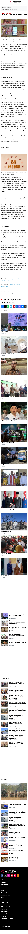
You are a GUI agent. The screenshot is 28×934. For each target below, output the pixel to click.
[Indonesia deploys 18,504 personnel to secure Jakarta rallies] (4, 684)
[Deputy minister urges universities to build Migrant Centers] (14, 388)
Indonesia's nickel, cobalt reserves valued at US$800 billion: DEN (16, 744)
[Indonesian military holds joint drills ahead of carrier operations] (4, 730)
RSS (2, 921)
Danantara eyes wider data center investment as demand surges (17, 852)
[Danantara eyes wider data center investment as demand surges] (4, 852)
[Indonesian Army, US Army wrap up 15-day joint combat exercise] (4, 711)
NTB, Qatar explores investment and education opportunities (14, 575)
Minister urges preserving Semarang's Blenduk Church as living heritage (14, 353)
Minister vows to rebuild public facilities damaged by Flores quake (12, 486)
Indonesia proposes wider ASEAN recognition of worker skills (17, 845)
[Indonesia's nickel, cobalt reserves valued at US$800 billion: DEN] (4, 744)
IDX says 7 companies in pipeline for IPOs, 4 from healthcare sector (13, 441)
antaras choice (17, 299)
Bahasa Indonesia (5, 906)
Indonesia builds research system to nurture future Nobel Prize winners (17, 737)
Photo (2, 899)
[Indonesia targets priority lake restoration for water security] (4, 839)
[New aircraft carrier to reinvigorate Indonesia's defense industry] (4, 724)
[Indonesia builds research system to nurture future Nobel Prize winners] (4, 737)
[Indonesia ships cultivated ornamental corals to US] (14, 455)
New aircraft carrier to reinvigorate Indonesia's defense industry (15, 724)
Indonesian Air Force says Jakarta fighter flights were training (16, 717)
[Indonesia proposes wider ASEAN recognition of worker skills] (4, 846)
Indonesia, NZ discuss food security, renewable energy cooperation (11, 508)
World (2, 890)
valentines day (8, 299)
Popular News (5, 678)
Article (9, 7)
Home (5, 7)
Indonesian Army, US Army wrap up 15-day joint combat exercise (14, 800)
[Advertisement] (14, 594)
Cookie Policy (4, 914)
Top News (4, 779)
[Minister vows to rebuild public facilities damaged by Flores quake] (14, 477)
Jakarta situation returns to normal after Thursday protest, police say (17, 826)
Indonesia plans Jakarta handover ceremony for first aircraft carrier (16, 697)
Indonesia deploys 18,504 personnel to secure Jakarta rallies (16, 684)
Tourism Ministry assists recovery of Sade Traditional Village (12, 530)
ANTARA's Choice (6, 13)
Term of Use (4, 909)
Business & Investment (7, 892)
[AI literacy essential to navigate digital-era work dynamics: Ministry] (14, 366)
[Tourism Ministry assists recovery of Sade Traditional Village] (14, 521)
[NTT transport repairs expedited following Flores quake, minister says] (14, 410)
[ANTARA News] (15, 1)
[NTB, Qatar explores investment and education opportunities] (14, 566)
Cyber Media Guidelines (7, 918)
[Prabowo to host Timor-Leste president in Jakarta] (4, 833)
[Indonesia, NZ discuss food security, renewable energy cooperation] (14, 499)
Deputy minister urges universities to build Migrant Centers (12, 397)
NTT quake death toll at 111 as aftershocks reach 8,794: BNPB (12, 552)
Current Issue (4, 888)
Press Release (4, 902)
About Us (3, 916)
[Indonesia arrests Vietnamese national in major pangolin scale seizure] (4, 704)
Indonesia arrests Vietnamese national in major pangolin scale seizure (17, 704)
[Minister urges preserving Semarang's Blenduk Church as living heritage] (14, 344)
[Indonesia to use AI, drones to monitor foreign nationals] (4, 691)
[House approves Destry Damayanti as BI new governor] (4, 859)
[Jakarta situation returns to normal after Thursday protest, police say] (4, 826)
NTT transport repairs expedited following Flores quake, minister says (12, 419)
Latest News (4, 610)
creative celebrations (8, 302)
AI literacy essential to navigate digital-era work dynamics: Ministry (12, 375)
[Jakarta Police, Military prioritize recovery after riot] (4, 806)
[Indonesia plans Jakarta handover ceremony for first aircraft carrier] (4, 697)
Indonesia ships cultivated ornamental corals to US (13, 464)
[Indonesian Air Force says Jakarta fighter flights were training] (4, 717)
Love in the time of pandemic (9, 9)
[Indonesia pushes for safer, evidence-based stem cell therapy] (14, 322)
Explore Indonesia (5, 895)
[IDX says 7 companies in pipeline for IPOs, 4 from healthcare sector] (14, 433)
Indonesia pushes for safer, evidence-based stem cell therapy (13, 330)
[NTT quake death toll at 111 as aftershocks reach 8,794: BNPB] (14, 544)
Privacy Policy (4, 911)
